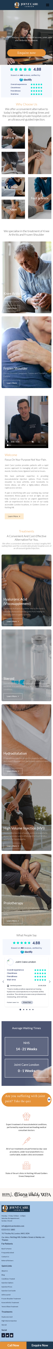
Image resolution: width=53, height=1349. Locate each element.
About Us (5, 1271)
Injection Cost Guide (9, 1291)
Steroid (4, 1325)
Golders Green (27, 1237)
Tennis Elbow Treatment (10, 1307)
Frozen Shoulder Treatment (11, 1299)
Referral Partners (8, 1261)
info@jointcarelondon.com (13, 1226)
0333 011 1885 (8, 1229)
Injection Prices (7, 1287)
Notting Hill (15, 1237)
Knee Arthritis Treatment (10, 1302)
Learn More (13, 516)
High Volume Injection (9, 1321)
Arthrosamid (6, 1295)
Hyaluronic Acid (7, 1317)
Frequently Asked (8, 1253)
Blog (3, 1275)
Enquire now (26, 52)
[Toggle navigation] (48, 5)
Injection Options (7, 1283)
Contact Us (5, 1257)
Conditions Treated (8, 1279)
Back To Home (6, 1249)
